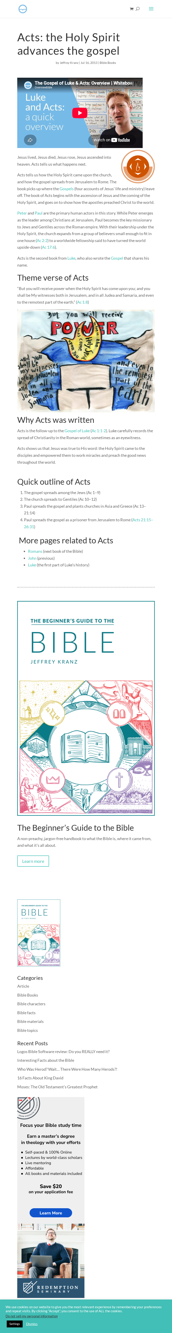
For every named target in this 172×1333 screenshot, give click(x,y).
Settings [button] (14, 1324)
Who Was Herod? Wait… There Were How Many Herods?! (67, 1069)
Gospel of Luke (77, 430)
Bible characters (31, 1003)
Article (23, 986)
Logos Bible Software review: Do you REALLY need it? (63, 1051)
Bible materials (30, 1021)
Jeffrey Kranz (69, 63)
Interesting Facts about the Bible (45, 1060)
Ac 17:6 (48, 247)
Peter (22, 213)
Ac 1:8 (82, 302)
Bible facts (26, 1012)
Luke (71, 258)
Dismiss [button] (32, 1324)
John (32, 558)
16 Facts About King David (40, 1077)
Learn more (33, 861)
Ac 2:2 (42, 240)
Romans (35, 551)
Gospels (67, 188)
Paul (39, 213)
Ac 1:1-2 (99, 430)
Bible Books (108, 63)
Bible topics (27, 1030)
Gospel (117, 258)
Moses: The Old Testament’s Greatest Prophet (57, 1086)
